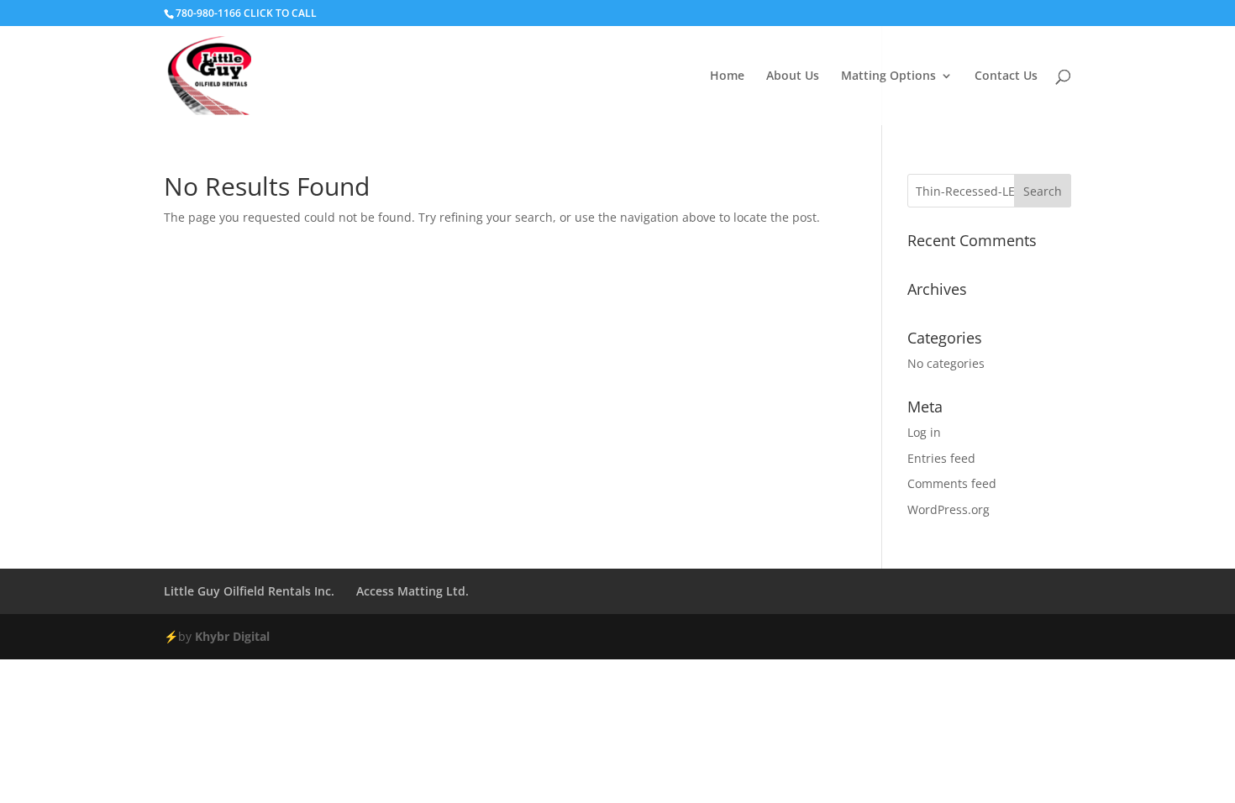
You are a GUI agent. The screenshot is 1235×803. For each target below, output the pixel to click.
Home (727, 76)
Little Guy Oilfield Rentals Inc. (249, 591)
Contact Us (1006, 76)
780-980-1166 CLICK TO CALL (246, 13)
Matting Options (888, 76)
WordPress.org (948, 509)
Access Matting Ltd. (412, 591)
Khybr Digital (232, 636)
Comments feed (951, 483)
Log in (924, 432)
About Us (792, 76)
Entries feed (941, 458)
